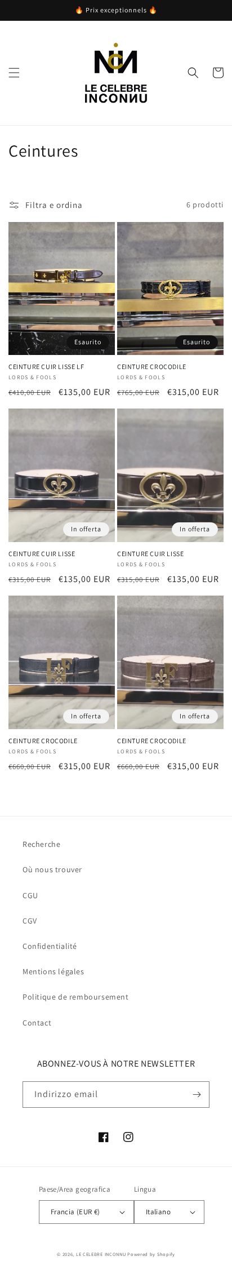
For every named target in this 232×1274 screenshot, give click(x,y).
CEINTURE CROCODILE (151, 366)
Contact (37, 1023)
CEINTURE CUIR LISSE (41, 553)
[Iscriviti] (196, 1094)
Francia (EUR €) (75, 1212)
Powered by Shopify (151, 1254)
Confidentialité (50, 946)
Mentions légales (53, 971)
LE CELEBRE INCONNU (101, 1254)
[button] (14, 72)
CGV (30, 921)
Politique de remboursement (76, 997)
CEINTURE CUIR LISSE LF (46, 366)
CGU (30, 895)
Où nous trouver (52, 869)
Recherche (41, 844)
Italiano (158, 1212)
